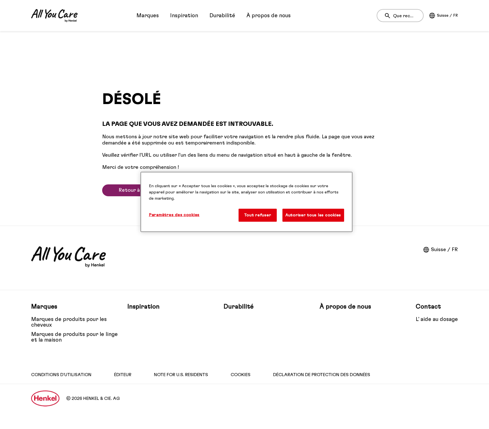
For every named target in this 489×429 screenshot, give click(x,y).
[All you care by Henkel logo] (54, 15)
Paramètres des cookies (174, 215)
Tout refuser (257, 215)
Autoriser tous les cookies (313, 215)
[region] (246, 202)
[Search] (389, 15)
